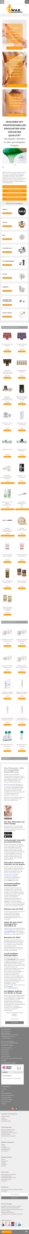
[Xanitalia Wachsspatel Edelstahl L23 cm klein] (21, 494)
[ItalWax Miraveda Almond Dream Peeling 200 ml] (21, 657)
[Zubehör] (22, 288)
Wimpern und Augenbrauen (7, 300)
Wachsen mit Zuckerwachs (8, 1136)
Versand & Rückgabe (6, 1099)
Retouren (3, 1060)
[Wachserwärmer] (22, 262)
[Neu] (22, 237)
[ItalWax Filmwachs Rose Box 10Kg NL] (7, 336)
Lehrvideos (7, 932)
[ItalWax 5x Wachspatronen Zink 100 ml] (21, 362)
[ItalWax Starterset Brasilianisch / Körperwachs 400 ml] (7, 388)
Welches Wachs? (5, 1116)
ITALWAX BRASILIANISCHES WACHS (14, 187)
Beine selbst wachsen (7, 1131)
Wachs (4, 222)
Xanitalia (3, 1162)
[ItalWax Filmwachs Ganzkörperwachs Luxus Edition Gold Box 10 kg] (7, 362)
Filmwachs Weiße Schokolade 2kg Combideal (7, 609)
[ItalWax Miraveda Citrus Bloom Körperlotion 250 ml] (21, 684)
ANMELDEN (24, 15)
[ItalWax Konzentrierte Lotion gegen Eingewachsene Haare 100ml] (7, 494)
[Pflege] (22, 275)
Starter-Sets (7, 248)
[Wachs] (22, 224)
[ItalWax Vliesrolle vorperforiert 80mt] (21, 520)
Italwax (3, 1159)
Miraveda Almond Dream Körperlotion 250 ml (21, 720)
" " (13, 988)
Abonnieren (14, 1022)
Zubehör (5, 287)
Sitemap (3, 1103)
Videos (10, 880)
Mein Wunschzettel (6, 1179)
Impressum (4, 1089)
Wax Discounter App (6, 1047)
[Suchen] (27, 2)
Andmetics (4, 1164)
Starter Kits (4, 1119)
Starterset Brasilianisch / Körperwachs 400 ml (7, 398)
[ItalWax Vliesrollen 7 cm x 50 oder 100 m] (7, 415)
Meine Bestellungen (6, 1176)
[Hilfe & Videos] (22, 314)
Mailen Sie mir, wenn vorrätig (9, 483)
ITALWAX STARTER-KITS (15, 191)
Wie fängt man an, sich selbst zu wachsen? (12, 1214)
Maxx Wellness (8, 786)
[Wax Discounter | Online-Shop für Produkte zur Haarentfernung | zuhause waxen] (14, 8)
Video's (3, 1117)
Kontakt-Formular (6, 1101)
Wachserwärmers (5, 1149)
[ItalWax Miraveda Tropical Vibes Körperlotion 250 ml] (7, 710)
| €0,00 (7, 1232)
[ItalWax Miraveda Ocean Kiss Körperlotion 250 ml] (7, 684)
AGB (2, 1091)
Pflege (4, 274)
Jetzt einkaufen (7, 213)
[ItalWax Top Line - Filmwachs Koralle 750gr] (21, 546)
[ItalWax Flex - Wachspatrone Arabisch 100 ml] (7, 573)
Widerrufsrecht (5, 1049)
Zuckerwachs (4, 1151)
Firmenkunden (5, 1054)
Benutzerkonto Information (8, 1174)
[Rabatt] (22, 211)
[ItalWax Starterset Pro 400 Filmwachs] (21, 441)
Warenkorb (7, 351)
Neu (3, 235)
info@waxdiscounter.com (8, 1036)
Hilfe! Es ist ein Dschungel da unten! (10, 1207)
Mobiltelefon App (5, 1121)
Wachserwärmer (8, 261)
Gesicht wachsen (5, 1134)
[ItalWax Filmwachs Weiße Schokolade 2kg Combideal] (7, 599)
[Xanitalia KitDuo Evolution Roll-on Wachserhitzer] (7, 736)
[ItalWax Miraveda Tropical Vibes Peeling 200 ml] (7, 631)
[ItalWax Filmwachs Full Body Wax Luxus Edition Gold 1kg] (21, 388)
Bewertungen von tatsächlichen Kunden (11, 1058)
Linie (13, 959)
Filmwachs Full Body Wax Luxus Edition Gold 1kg (22, 398)
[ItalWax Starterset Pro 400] (7, 441)
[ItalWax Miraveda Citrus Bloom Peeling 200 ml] (7, 657)
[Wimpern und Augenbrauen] (22, 301)
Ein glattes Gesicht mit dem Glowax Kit (11, 1206)
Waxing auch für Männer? (7, 1212)
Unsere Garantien (5, 1056)
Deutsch (4, 15)
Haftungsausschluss (6, 1093)
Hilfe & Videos (7, 313)
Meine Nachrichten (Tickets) (8, 1177)
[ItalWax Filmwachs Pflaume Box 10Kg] (21, 336)
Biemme (3, 1165)
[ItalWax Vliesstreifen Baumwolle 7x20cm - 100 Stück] (7, 467)
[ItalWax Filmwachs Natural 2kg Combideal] (21, 573)
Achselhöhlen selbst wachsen (9, 1132)
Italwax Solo (4, 1161)
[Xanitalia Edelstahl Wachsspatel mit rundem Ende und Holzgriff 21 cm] (7, 520)
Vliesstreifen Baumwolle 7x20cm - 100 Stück (7, 477)
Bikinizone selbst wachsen (8, 1129)
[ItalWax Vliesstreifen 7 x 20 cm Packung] (21, 415)
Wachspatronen (5, 1147)
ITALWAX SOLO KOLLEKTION (14, 195)
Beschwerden (5, 1052)
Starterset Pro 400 (7, 449)
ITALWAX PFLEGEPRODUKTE (14, 199)
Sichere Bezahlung (6, 1097)
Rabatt (5, 209)
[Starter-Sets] (22, 250)
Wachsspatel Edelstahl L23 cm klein (21, 503)
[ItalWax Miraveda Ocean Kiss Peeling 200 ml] (21, 631)
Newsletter (4, 1180)
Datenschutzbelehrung (7, 1095)
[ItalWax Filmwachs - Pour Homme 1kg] (21, 467)
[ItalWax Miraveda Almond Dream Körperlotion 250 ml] (21, 710)
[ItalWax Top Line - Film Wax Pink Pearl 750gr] (7, 546)
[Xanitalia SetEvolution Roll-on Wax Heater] (21, 736)
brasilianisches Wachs (9, 874)
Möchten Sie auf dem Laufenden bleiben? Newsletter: (14, 1014)
